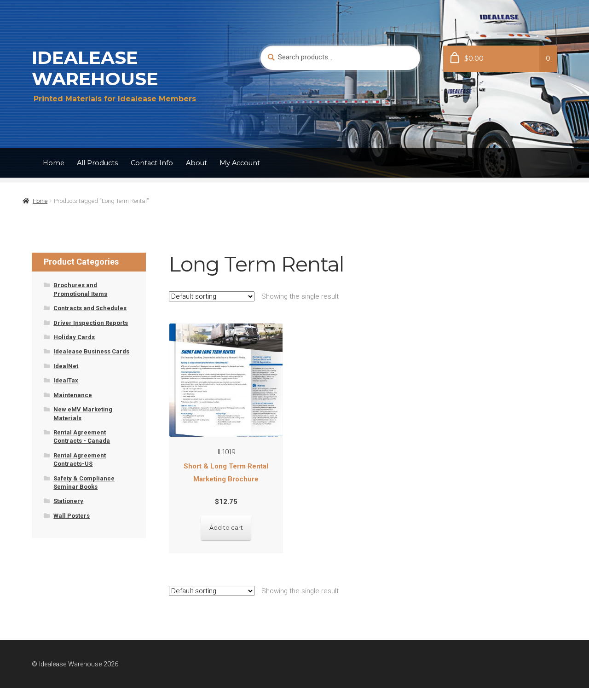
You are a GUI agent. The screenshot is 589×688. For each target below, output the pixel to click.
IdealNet (65, 366)
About (196, 163)
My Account (239, 163)
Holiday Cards (74, 337)
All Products (97, 163)
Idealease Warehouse (95, 68)
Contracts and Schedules (90, 308)
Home (53, 163)
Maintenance (72, 395)
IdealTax (65, 380)
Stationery (68, 500)
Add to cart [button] (226, 527)
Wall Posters (71, 515)
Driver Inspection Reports (90, 322)
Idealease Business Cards (91, 351)
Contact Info (152, 163)
